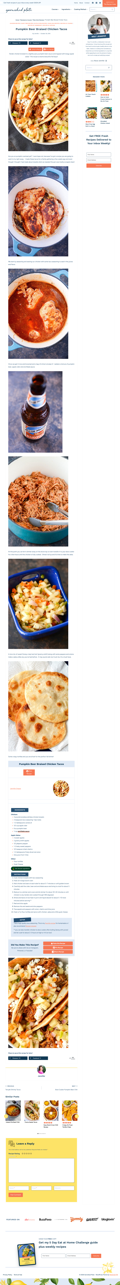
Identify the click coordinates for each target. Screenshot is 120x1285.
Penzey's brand (31, 926)
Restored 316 (114, 1275)
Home (76, 3)
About (81, 3)
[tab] (39, 1133)
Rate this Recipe (59, 943)
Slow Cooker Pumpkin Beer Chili (66, 1088)
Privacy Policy (7, 1275)
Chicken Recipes (15, 23)
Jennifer (36, 33)
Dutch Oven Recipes (40, 23)
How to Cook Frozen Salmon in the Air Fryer (106, 99)
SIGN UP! (37, 3)
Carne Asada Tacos (31, 1122)
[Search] (108, 68)
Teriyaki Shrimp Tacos (12, 1088)
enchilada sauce (23, 831)
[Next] (77, 1116)
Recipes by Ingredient (35, 25)
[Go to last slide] (6, 1116)
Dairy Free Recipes (27, 23)
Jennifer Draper (15, 789)
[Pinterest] (100, 2)
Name (12, 1188)
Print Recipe (50, 49)
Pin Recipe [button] (59, 948)
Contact (87, 3)
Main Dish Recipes (54, 23)
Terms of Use (18, 1275)
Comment (13, 1157)
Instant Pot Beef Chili (13, 1122)
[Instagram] (96, 2)
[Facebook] (92, 2)
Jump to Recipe (36, 49)
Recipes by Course (66, 23)
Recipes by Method (49, 25)
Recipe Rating (14, 1154)
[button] (21, 869)
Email (34, 1188)
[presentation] (91, 86)
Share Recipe (59, 952)
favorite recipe (50, 923)
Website (58, 1188)
